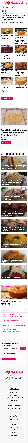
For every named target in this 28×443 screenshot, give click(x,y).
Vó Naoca (5, 7)
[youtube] (16, 378)
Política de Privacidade (14, 408)
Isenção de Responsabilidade (14, 398)
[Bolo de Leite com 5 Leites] (7, 65)
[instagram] (12, 378)
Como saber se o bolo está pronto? (11, 320)
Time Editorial (14, 400)
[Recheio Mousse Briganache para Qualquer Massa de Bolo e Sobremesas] (14, 194)
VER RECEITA (6, 142)
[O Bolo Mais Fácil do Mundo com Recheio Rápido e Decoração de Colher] (7, 81)
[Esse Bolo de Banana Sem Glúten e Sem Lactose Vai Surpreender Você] (21, 32)
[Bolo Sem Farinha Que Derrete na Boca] (21, 49)
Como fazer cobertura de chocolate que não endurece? (12, 330)
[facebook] (7, 378)
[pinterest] (20, 378)
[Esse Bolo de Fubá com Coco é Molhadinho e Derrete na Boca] (14, 116)
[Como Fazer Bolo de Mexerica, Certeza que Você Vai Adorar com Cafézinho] (14, 241)
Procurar (23, 348)
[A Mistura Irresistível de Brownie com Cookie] (21, 65)
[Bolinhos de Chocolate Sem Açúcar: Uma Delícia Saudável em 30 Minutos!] (14, 210)
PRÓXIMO (7, 99)
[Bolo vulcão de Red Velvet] (14, 272)
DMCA (14, 403)
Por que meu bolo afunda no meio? (13, 326)
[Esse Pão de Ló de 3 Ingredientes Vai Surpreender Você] (21, 81)
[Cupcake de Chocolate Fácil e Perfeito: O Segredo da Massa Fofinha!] (14, 225)
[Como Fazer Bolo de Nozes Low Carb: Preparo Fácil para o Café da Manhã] (14, 179)
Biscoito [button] (13, 359)
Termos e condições (14, 406)
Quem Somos (14, 392)
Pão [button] (8, 359)
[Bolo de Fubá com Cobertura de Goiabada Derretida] (7, 31)
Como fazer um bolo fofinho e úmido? (12, 309)
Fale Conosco (14, 395)
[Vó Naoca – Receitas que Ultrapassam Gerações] (14, 2)
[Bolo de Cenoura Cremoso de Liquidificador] (14, 256)
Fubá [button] (4, 359)
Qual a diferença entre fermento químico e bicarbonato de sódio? (13, 315)
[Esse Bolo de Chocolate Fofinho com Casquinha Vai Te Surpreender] (7, 49)
